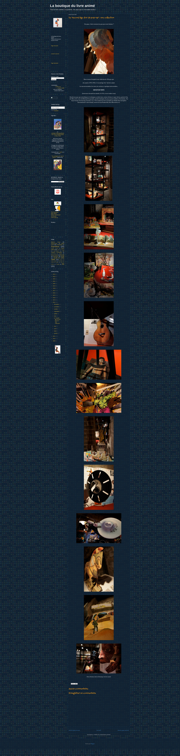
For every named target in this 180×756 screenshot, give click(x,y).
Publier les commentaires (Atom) (102, 734)
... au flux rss (58, 86)
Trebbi (57, 264)
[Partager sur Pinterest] (77, 683)
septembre (57, 311)
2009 (54, 341)
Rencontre (55, 256)
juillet (55, 313)
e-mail (60, 152)
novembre (56, 306)
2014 (54, 297)
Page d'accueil (54, 45)
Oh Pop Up (53, 216)
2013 (54, 300)
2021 (54, 281)
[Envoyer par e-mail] (71, 683)
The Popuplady (54, 212)
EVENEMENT (60, 244)
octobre (56, 309)
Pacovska (62, 255)
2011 (54, 336)
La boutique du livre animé (72, 6)
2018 (54, 288)
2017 (54, 290)
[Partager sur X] (74, 683)
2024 (54, 274)
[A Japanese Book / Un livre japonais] (57, 208)
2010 (54, 338)
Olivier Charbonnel (55, 214)
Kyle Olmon (54, 213)
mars (55, 331)
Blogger (93, 743)
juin (55, 316)
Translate (56, 110)
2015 (54, 295)
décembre (56, 304)
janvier (56, 333)
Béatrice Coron (55, 242)
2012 (54, 302)
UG (63, 264)
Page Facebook (54, 63)
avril (55, 328)
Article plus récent (74, 730)
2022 (54, 279)
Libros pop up (54, 217)
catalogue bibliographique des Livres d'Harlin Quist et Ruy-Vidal (57, 135)
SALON (62, 256)
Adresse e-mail (54, 76)
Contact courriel (55, 53)
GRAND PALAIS (54, 248)
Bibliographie (54, 243)
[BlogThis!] (73, 683)
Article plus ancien (123, 730)
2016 (54, 293)
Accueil (99, 730)
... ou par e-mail (60, 88)
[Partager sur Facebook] (75, 683)
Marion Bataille (54, 255)
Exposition (55, 247)
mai (55, 326)
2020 (54, 283)
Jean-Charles (56, 251)
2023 (54, 276)
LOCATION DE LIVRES (56, 253)
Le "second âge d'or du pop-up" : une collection (57, 321)
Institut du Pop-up (60, 249)
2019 (54, 286)
